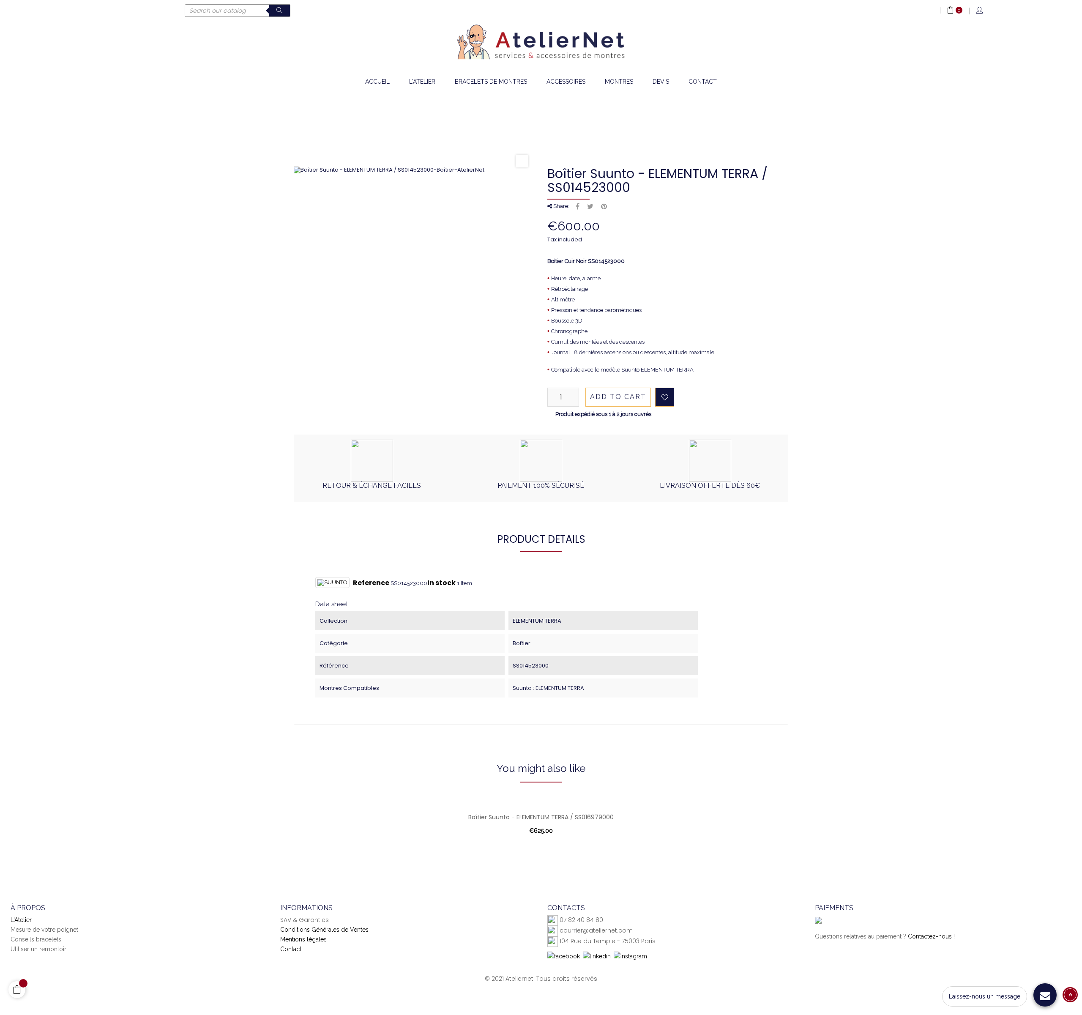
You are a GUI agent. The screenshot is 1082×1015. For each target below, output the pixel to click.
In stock (441, 583)
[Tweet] (590, 207)
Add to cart (618, 397)
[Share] (577, 207)
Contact (290, 949)
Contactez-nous (930, 936)
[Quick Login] (980, 11)
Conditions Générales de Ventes (324, 929)
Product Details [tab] (541, 539)
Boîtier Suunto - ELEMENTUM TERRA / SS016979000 (541, 817)
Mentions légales (303, 939)
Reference (371, 583)
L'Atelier (21, 920)
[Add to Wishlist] (664, 397)
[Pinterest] (604, 207)
